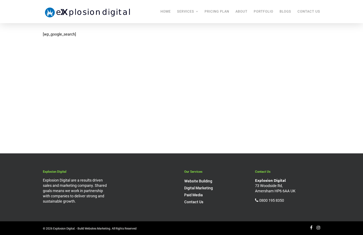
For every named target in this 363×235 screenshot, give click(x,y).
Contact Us (308, 11)
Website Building (198, 181)
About (241, 11)
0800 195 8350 (271, 200)
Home (165, 11)
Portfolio (263, 11)
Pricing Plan (217, 11)
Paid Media (193, 195)
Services (185, 11)
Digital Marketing (198, 188)
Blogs (285, 11)
